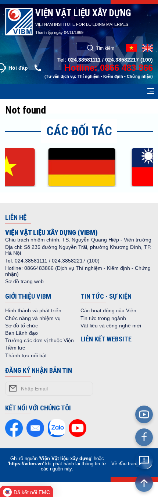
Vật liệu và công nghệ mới (110, 326)
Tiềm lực (15, 348)
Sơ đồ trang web (24, 281)
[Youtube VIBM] (144, 414)
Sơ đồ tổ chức (21, 326)
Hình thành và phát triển (33, 310)
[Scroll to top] (144, 483)
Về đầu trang (125, 463)
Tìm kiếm (105, 48)
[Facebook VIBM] (144, 437)
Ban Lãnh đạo (21, 333)
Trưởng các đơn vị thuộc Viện (39, 340)
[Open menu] (150, 91)
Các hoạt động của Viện (108, 310)
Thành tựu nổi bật (26, 355)
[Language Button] (147, 48)
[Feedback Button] (144, 460)
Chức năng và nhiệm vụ (33, 318)
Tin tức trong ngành (103, 318)
